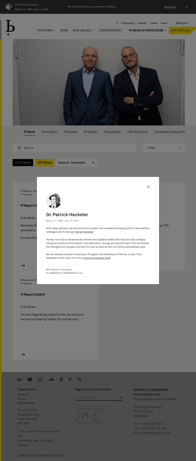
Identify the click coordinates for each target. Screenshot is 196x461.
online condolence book (96, 258)
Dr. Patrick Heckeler (82, 232)
